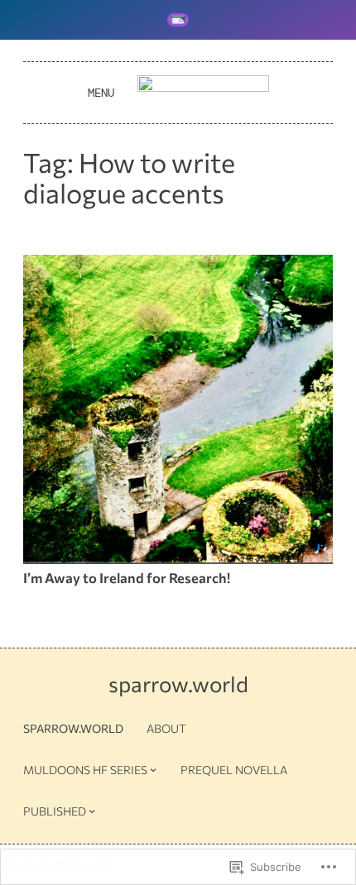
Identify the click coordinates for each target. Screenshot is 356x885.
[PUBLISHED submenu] (92, 810)
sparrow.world (178, 683)
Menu (101, 92)
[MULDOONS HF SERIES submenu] (153, 769)
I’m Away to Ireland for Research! (126, 578)
